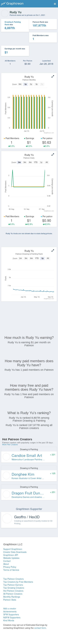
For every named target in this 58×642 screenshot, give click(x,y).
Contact (7, 560)
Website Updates (11, 557)
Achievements (10, 611)
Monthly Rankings (11, 596)
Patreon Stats (9, 599)
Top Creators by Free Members (18, 581)
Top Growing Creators (13, 587)
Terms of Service (11, 569)
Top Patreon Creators (13, 578)
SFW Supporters (11, 614)
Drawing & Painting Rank (13, 23)
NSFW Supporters (11, 617)
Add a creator (9, 608)
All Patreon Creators (12, 593)
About (6, 563)
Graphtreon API (10, 554)
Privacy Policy (9, 566)
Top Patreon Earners (13, 584)
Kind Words (8, 620)
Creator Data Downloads (14, 551)
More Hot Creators (10, 444)
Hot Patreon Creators (13, 590)
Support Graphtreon (12, 548)
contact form (40, 627)
